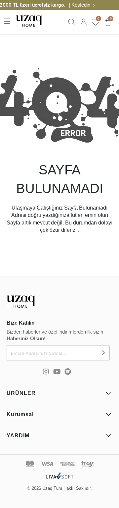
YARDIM (18, 435)
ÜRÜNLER (21, 393)
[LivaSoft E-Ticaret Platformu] (59, 479)
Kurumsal (20, 414)
